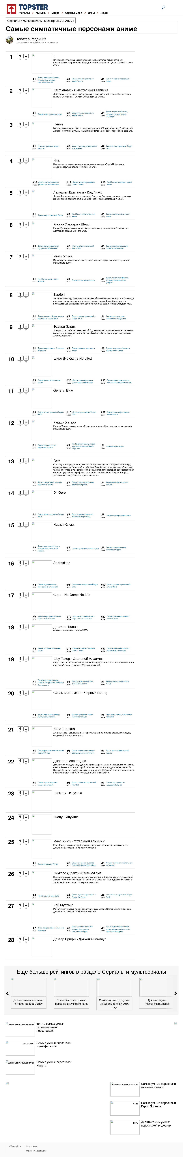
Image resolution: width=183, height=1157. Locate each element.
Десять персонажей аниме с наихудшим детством (49, 715)
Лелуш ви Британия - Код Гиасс (78, 192)
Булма (58, 124)
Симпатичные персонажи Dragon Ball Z (119, 147)
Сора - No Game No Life (71, 594)
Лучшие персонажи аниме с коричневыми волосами (83, 617)
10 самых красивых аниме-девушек (48, 147)
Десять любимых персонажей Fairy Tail (84, 783)
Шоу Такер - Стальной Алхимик (77, 658)
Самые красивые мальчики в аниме (117, 215)
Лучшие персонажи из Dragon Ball (84, 413)
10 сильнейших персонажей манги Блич (83, 247)
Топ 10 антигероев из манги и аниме (83, 215)
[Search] (163, 7)
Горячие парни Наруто (115, 446)
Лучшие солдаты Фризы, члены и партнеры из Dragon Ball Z (51, 317)
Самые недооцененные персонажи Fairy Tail (115, 783)
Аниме (69, 20)
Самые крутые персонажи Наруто (85, 548)
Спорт (55, 12)
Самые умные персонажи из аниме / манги (83, 80)
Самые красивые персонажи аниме (49, 381)
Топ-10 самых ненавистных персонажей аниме (83, 682)
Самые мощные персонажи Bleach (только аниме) (117, 247)
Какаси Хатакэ (64, 422)
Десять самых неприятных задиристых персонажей (48, 247)
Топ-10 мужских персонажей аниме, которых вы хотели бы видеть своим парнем (118, 929)
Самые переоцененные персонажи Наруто (47, 446)
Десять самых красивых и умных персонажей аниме (48, 183)
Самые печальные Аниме (48, 864)
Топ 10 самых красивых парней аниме (119, 183)
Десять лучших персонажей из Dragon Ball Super (84, 896)
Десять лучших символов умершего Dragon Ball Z (82, 515)
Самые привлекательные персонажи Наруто (116, 548)
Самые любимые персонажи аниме (117, 80)
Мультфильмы (54, 20)
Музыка (41, 12)
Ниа (56, 160)
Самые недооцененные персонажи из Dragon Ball (116, 317)
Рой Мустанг (63, 905)
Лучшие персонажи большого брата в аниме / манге (118, 349)
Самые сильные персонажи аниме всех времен (83, 483)
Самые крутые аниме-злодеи (83, 280)
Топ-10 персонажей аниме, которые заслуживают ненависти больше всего (51, 682)
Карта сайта (31, 1146)
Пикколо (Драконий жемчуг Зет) (77, 873)
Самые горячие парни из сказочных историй (47, 783)
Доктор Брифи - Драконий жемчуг (79, 939)
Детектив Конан (65, 626)
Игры (91, 12)
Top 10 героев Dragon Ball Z (48, 896)
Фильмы (24, 12)
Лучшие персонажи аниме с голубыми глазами (83, 715)
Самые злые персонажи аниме (50, 114)
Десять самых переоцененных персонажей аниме (50, 483)
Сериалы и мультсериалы (24, 20)
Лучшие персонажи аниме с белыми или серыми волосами (119, 381)
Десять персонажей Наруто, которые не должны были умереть (117, 280)
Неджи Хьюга (63, 524)
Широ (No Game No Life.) (72, 358)
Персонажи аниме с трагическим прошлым (119, 715)
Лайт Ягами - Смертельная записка (80, 90)
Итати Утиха (62, 256)
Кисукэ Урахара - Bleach (72, 224)
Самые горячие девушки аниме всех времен (84, 147)
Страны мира (73, 12)
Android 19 (61, 562)
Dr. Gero (59, 492)
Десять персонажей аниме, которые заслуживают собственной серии (48, 80)
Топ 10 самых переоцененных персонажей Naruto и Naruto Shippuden (83, 446)
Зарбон (59, 294)
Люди (104, 12)
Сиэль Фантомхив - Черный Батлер (80, 692)
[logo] (26, 8)
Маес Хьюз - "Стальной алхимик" (79, 841)
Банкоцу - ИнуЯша (67, 792)
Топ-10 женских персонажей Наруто (117, 751)
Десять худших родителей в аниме (117, 682)
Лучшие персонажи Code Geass (50, 215)
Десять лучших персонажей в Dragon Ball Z (84, 317)
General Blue (63, 390)
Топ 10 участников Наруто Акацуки (48, 280)
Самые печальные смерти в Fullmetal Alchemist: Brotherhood (84, 864)
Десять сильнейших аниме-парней (117, 483)
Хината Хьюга (64, 728)
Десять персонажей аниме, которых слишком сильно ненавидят (117, 114)
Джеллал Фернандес (69, 760)
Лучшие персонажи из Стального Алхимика (51, 349)
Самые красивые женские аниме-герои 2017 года (51, 751)
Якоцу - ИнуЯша (66, 817)
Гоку (56, 460)
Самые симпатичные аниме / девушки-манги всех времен (83, 751)
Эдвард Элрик (64, 326)
